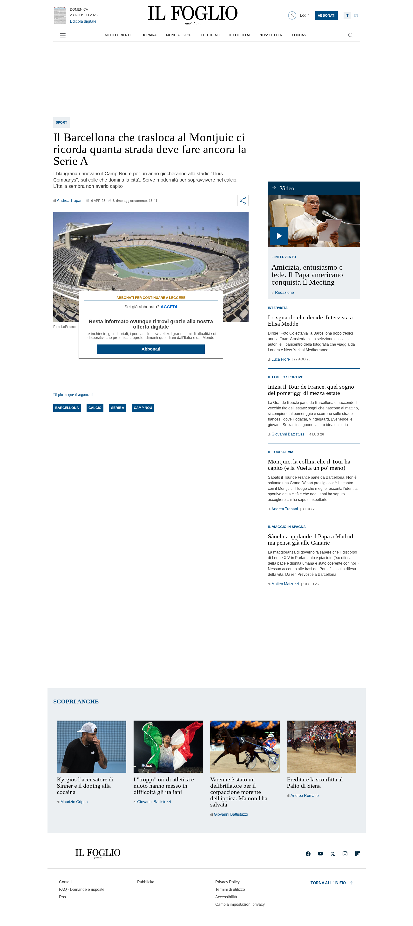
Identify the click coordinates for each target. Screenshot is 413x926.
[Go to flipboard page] (357, 853)
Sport (61, 122)
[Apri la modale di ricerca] (350, 35)
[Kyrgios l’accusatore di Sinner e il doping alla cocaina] (91, 747)
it (347, 15)
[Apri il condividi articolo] (243, 200)
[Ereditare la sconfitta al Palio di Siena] (321, 747)
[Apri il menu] (62, 35)
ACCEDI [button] (169, 306)
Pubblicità (145, 882)
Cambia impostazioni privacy (240, 904)
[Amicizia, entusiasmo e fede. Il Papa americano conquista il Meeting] (314, 221)
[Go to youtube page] (320, 853)
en (355, 15)
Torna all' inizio (328, 883)
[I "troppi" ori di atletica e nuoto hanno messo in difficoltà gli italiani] (168, 747)
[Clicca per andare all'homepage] (97, 854)
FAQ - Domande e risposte (81, 889)
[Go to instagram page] (345, 853)
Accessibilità (226, 897)
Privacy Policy (227, 882)
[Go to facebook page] (308, 853)
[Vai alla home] (192, 15)
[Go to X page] (332, 853)
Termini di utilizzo (230, 889)
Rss (62, 897)
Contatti (65, 882)
